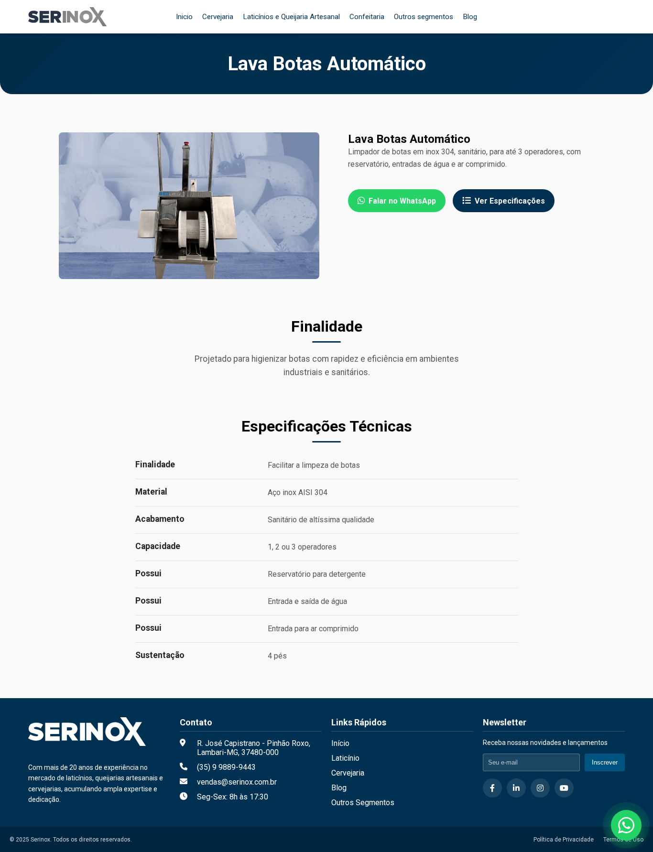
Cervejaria (217, 16)
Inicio (184, 16)
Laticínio (345, 758)
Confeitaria (366, 16)
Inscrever (605, 762)
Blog (470, 16)
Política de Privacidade (563, 839)
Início (340, 743)
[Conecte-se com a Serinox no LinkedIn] (516, 788)
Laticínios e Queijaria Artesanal (291, 16)
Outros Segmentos (362, 802)
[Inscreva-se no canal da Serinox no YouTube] (564, 788)
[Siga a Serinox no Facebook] (492, 788)
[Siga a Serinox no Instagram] (540, 788)
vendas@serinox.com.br (237, 782)
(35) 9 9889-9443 (226, 767)
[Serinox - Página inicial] (67, 16)
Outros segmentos (423, 16)
